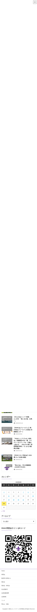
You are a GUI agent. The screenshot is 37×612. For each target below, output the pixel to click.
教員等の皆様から (6, 578)
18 (8, 500)
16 (33, 496)
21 (23, 500)
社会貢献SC (4, 589)
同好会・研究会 (5, 585)
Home (3, 571)
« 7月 (3, 511)
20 (18, 500)
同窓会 (3, 574)
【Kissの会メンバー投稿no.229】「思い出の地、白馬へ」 (23, 419)
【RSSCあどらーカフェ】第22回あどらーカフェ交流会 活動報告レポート (23, 429)
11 (8, 496)
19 (13, 500)
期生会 (3, 582)
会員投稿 (3, 596)
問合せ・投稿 (5, 604)
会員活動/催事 (5, 593)
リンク (3, 600)
